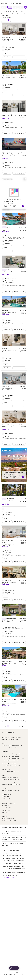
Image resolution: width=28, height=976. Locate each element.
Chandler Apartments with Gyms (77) (11, 784)
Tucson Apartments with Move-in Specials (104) (13, 745)
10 (19, 726)
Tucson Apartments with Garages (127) (11, 753)
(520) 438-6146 (5, 584)
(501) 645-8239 (5, 352)
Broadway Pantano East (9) (8, 803)
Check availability (19, 56)
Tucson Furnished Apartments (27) (10, 760)
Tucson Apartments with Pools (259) (10, 756)
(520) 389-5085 (5, 231)
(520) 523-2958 (5, 705)
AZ (6, 11)
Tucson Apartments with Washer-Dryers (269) (13, 758)
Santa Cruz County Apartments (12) (10, 790)
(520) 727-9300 (5, 546)
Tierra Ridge (5, 386)
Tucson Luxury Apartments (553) (9, 763)
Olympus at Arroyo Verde (9, 114)
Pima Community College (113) (9, 820)
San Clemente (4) (6, 801)
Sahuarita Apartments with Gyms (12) (10, 777)
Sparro (8, 227)
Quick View (7, 56)
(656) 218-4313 (5, 665)
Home (2, 11)
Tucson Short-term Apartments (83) (10, 771)
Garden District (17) (6, 807)
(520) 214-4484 (5, 41)
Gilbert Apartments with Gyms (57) (10, 782)
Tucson (9, 11)
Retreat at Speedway (8, 425)
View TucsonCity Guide (9, 877)
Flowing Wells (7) (6, 798)
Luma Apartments (7, 661)
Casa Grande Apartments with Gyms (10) (11, 779)
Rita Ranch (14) (5, 796)
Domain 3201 (5, 348)
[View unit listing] (23, 206)
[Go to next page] (22, 726)
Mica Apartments (11, 618)
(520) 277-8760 (5, 118)
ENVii (7, 270)
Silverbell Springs (6, 37)
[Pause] (25, 179)
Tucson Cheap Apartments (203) (10, 747)
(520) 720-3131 (5, 391)
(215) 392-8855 (5, 504)
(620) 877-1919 (5, 274)
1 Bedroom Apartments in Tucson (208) (11, 737)
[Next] (25, 7)
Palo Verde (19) (5, 805)
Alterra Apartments (7, 75)
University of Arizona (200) (8, 818)
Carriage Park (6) (6, 810)
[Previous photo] (3, 29)
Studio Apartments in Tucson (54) (10, 739)
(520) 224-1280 (5, 158)
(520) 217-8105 (5, 80)
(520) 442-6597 (5, 314)
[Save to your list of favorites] (23, 25)
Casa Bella (5, 310)
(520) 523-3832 (5, 429)
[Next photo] (25, 29)
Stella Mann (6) (5, 812)
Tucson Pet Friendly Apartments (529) (11, 765)
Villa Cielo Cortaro (7, 580)
